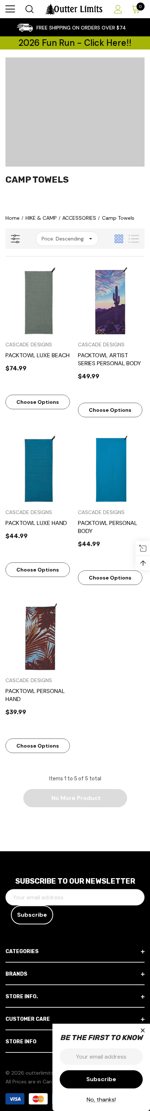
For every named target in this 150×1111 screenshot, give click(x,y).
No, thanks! (101, 1099)
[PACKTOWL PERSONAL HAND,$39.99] (38, 636)
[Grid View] (119, 239)
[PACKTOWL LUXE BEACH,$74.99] (38, 300)
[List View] (134, 239)
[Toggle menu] (10, 9)
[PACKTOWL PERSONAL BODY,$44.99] (111, 468)
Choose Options (37, 402)
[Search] (28, 9)
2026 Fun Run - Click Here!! (75, 42)
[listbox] (67, 238)
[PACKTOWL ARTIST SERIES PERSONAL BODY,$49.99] (111, 300)
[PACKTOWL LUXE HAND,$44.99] (38, 468)
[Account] (116, 9)
